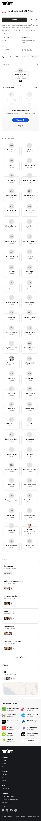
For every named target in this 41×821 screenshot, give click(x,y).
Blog (3, 767)
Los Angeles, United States (28, 41)
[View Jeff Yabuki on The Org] (29, 525)
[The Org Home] (7, 3)
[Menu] (37, 3)
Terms (17, 817)
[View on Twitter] (23, 50)
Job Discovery (6, 802)
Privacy (23, 817)
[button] (20, 76)
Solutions (5, 774)
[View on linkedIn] (25, 50)
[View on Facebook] (28, 50)
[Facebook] (11, 810)
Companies (5, 788)
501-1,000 (5, 50)
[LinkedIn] (7, 810)
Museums (5, 40)
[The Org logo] (7, 751)
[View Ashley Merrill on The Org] (11, 358)
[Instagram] (15, 810)
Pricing (4, 781)
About (4, 761)
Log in (20, 126)
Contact (4, 764)
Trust (3, 777)
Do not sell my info (33, 817)
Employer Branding (8, 796)
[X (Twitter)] (3, 810)
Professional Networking (10, 799)
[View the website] (31, 50)
